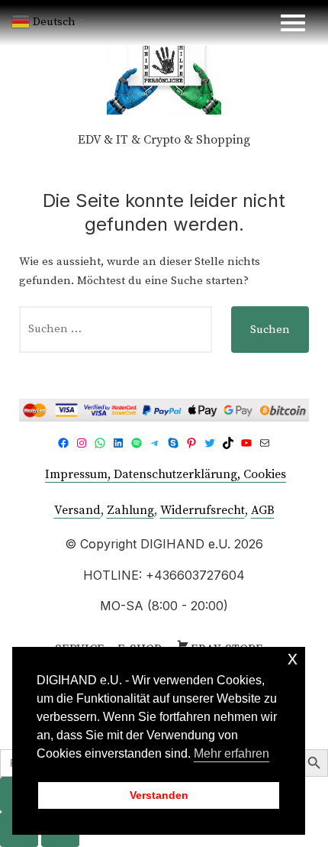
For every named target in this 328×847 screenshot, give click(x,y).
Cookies (264, 474)
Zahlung (130, 510)
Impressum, (79, 474)
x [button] (292, 658)
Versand (77, 510)
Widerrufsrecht (202, 510)
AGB (263, 510)
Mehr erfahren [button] (231, 753)
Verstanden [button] (159, 795)
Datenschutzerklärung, (178, 474)
